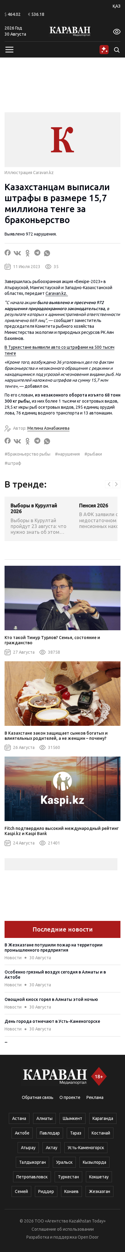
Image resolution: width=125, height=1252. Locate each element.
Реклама (94, 1097)
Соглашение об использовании (63, 1229)
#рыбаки (93, 454)
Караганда (103, 1118)
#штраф (13, 463)
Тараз (75, 1133)
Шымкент (72, 1118)
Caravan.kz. (57, 293)
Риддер (46, 1191)
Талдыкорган (32, 1162)
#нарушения (67, 454)
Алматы (44, 1118)
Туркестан (68, 1176)
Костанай (101, 1133)
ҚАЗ (116, 6)
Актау (51, 1147)
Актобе (22, 1133)
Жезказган (99, 1191)
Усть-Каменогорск (86, 1147)
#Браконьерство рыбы (27, 454)
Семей (21, 1191)
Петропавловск (32, 1176)
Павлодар (50, 1133)
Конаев (71, 1191)
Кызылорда (94, 1162)
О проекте (69, 1097)
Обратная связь (37, 1097)
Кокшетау (99, 1176)
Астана (19, 1118)
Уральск (64, 1162)
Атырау (28, 1147)
